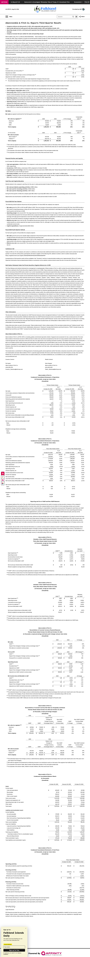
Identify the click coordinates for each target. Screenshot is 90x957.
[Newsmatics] (2, 483)
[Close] (25, 928)
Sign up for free (14, 950)
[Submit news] (2, 473)
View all (87, 2)
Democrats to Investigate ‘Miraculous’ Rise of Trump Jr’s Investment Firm (47, 2)
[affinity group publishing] (2, 480)
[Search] (73, 16)
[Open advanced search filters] (76, 16)
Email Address (7, 944)
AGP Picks (4, 2)
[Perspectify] (2, 476)
